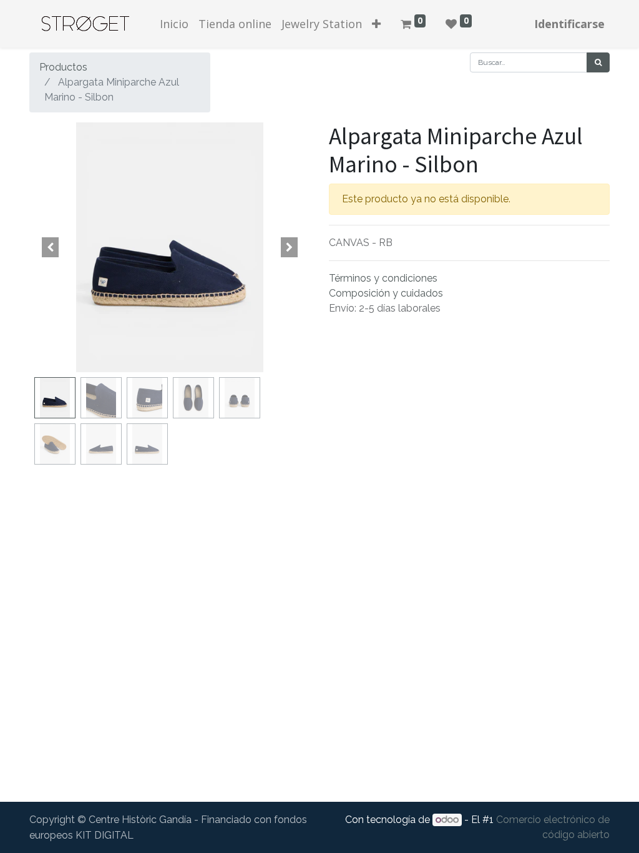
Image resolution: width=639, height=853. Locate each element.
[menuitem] (174, 24)
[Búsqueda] (598, 62)
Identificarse (569, 23)
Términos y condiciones (383, 278)
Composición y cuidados (386, 293)
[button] (376, 24)
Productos (63, 67)
